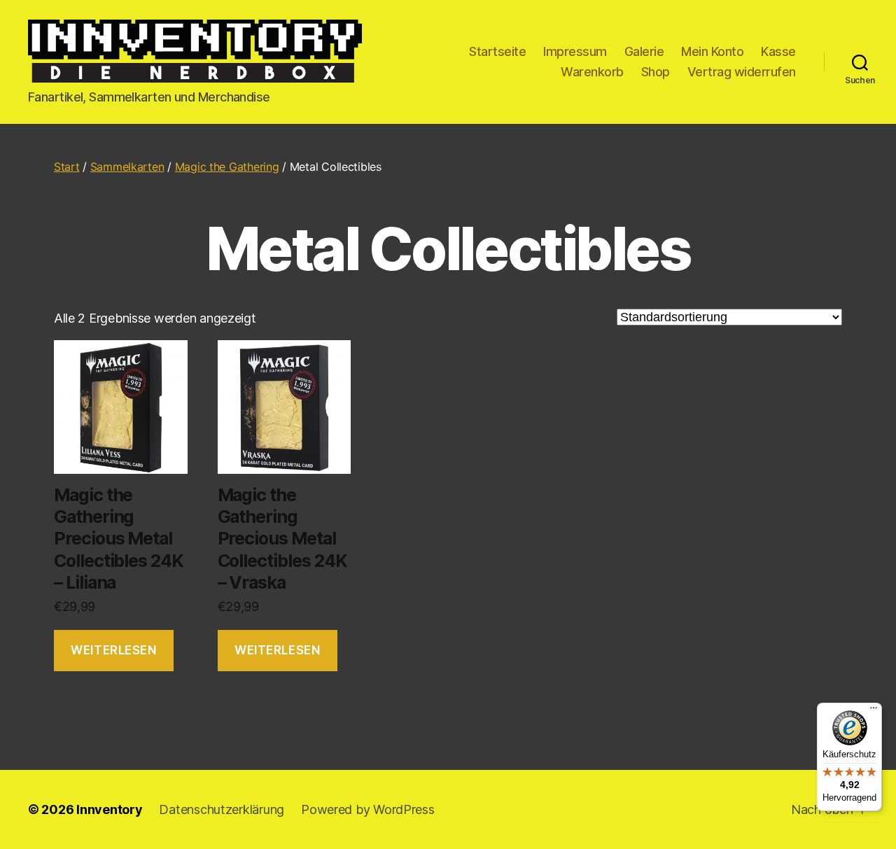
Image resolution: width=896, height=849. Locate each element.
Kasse (778, 51)
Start (67, 167)
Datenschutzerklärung (221, 809)
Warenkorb (592, 71)
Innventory (109, 809)
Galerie (644, 51)
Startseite (497, 51)
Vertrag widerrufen (741, 71)
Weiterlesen (113, 650)
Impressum (575, 51)
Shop (655, 71)
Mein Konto (712, 51)
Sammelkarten (127, 167)
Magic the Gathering (227, 167)
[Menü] (873, 711)
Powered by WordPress (368, 809)
